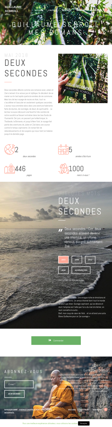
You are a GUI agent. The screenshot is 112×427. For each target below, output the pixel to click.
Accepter (83, 423)
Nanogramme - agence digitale (19, 410)
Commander (58, 340)
